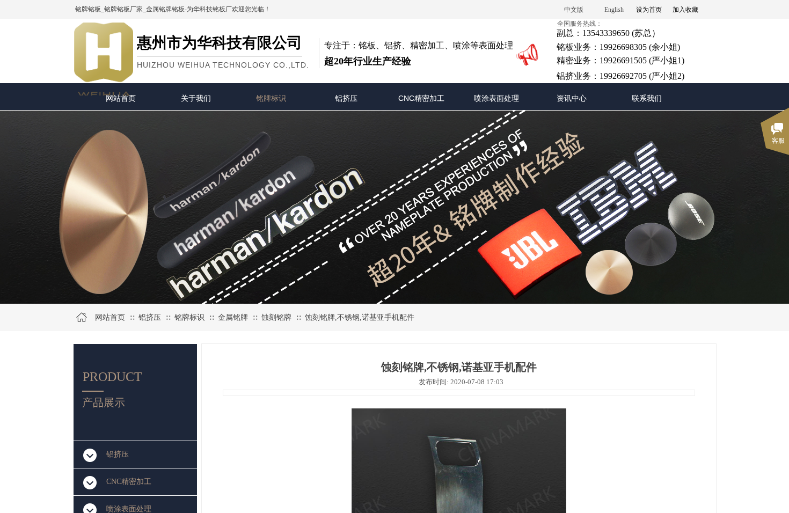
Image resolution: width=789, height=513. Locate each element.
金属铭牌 (233, 317)
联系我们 (647, 98)
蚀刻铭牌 (276, 317)
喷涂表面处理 (496, 98)
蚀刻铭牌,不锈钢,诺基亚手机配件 (359, 317)
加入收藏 (685, 9)
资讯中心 (572, 98)
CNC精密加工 (421, 98)
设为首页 (649, 9)
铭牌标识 (271, 98)
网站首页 (121, 98)
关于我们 (196, 98)
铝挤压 (346, 98)
